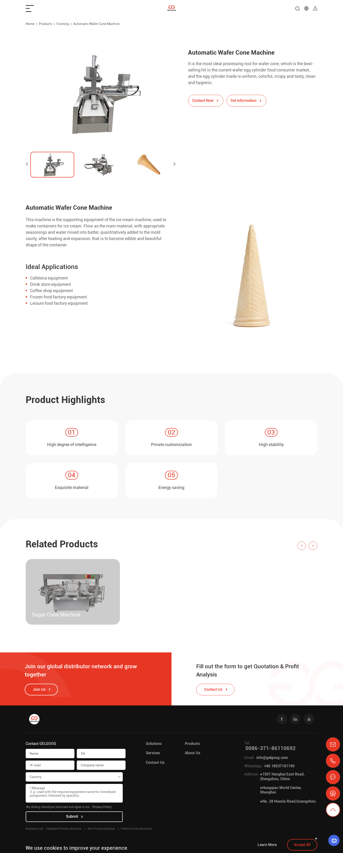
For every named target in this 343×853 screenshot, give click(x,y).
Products (45, 24)
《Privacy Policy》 (102, 807)
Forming (62, 24)
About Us (192, 753)
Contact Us (155, 762)
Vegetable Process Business (63, 828)
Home (30, 24)
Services (153, 753)
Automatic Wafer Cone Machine (96, 24)
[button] (27, 164)
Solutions (154, 743)
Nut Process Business (101, 828)
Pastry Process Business (136, 828)
